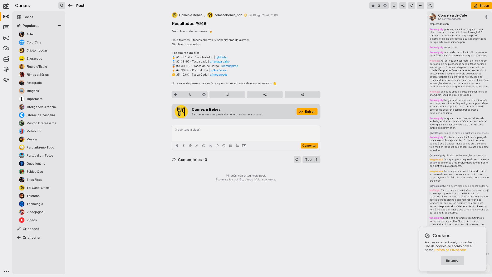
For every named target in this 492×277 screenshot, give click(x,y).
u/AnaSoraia (219, 70)
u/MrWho (222, 57)
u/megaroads (219, 74)
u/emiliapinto (229, 66)
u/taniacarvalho (220, 61)
